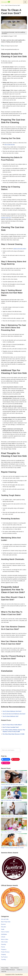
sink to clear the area (9, 144)
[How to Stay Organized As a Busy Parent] (14, 824)
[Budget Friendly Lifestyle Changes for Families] (14, 840)
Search (24, 750)
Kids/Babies (4, 934)
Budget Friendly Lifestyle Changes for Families (12, 847)
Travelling (3, 959)
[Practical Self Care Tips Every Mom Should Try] (14, 777)
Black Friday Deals (5, 921)
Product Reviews (5, 952)
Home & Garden (5, 931)
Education (3, 926)
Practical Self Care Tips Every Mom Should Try (12, 784)
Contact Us (19, 969)
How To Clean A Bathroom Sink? (10, 716)
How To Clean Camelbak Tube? (11, 727)
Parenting (3, 944)
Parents (3, 947)
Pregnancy (3, 949)
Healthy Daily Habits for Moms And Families (12, 816)
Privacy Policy (4, 967)
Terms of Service (15, 967)
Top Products (4, 957)
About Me (3, 971)
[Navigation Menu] (25, 2)
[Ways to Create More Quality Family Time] (14, 792)
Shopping (3, 954)
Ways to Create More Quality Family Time (11, 800)
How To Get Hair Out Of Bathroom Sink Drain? (14, 713)
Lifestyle (3, 936)
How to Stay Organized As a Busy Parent (11, 831)
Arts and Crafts (5, 919)
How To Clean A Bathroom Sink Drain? (12, 711)
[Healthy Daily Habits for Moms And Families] (14, 808)
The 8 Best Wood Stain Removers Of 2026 (13, 734)
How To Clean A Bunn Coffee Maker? (12, 724)
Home (2, 5)
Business (3, 924)
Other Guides (4, 941)
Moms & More (4, 939)
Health (2, 929)
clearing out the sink (6, 217)
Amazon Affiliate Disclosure (8, 969)
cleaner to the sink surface (19, 248)
